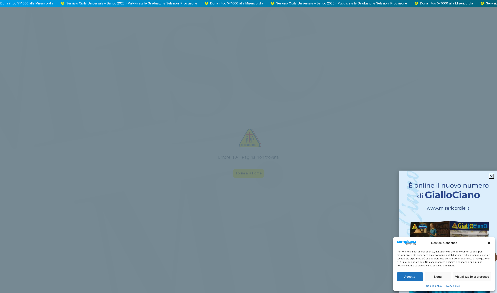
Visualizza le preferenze (472, 276)
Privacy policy (452, 285)
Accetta (409, 276)
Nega (438, 276)
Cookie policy (434, 285)
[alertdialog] (248, 3)
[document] (248, 146)
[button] (489, 243)
